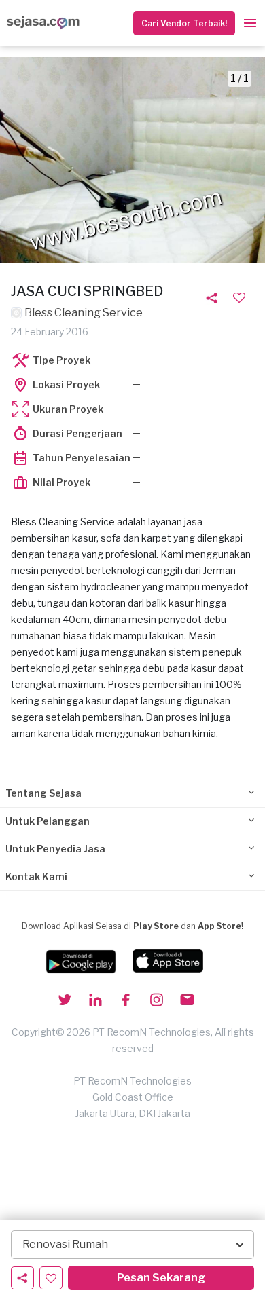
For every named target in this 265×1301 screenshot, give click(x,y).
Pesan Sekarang (161, 1277)
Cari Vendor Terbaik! (184, 23)
